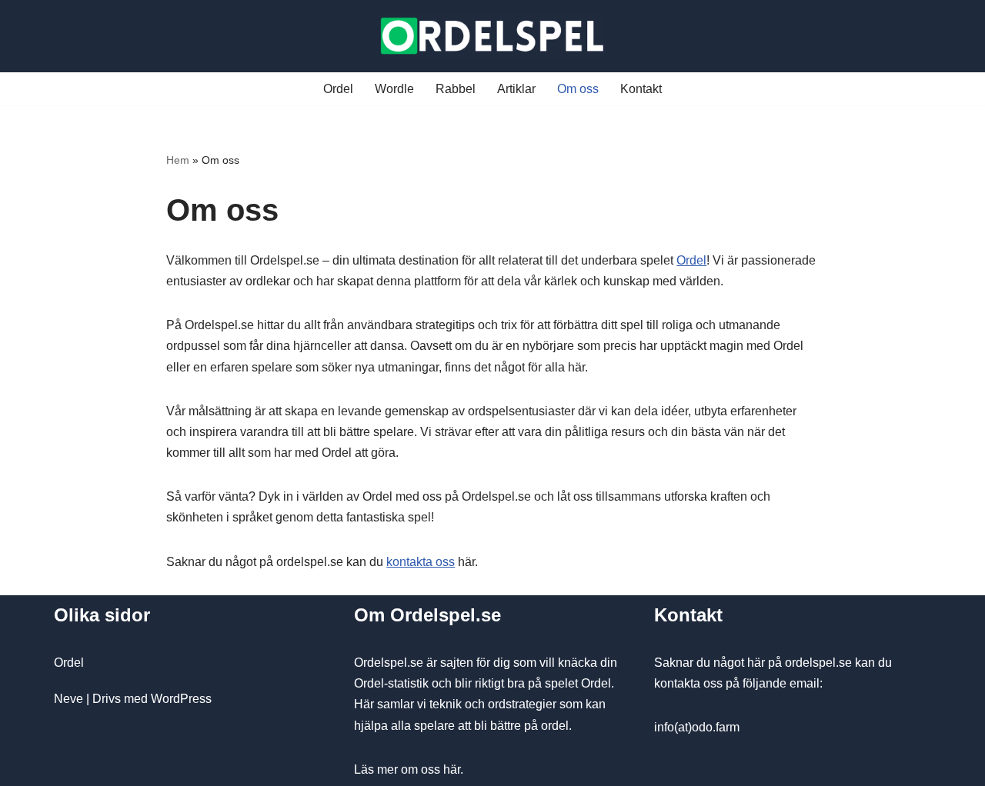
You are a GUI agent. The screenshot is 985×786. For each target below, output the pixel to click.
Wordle (394, 88)
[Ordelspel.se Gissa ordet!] (492, 36)
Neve (68, 698)
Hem (177, 160)
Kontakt (641, 88)
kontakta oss (420, 561)
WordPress (181, 698)
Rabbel (456, 88)
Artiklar (516, 88)
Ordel (338, 88)
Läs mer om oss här (407, 769)
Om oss (578, 88)
